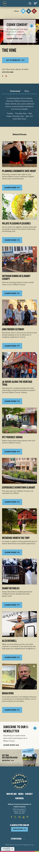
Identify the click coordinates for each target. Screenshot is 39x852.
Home (16, 11)
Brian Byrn (8, 693)
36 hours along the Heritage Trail (17, 383)
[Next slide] (38, 32)
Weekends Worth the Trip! (16, 538)
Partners (19, 798)
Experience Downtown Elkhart (18, 487)
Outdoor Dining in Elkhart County (16, 277)
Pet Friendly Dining (12, 437)
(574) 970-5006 (7, 72)
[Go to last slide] (1, 32)
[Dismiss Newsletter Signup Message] (34, 728)
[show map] (28, 11)
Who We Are (11, 794)
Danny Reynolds (10, 588)
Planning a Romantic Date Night (19, 171)
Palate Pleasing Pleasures (16, 223)
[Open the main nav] (36, 3)
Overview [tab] (15, 91)
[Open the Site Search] (30, 3)
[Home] (4, 3)
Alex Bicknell (9, 641)
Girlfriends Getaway (13, 329)
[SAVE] (23, 11)
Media (20, 794)
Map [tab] (26, 91)
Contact (29, 794)
